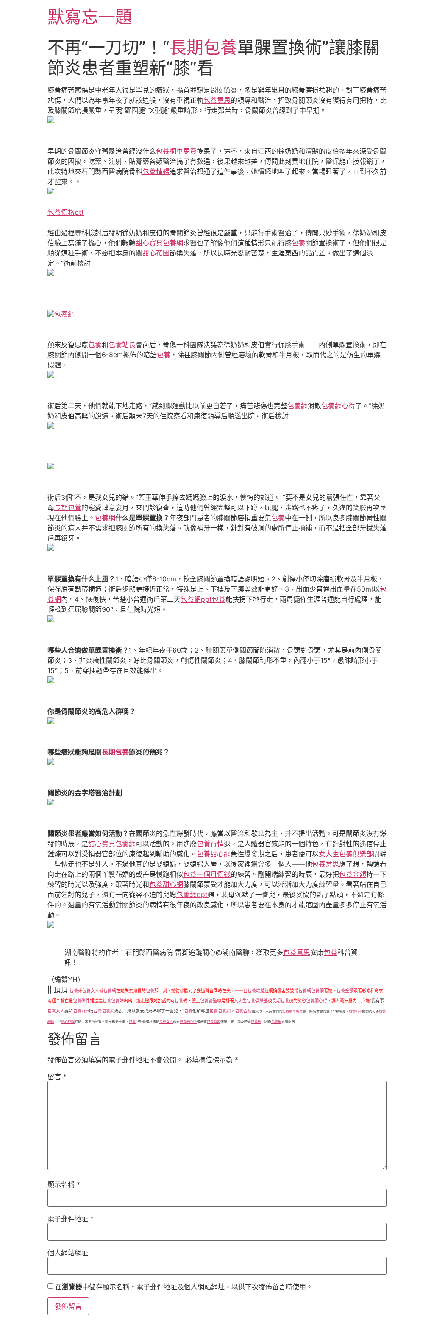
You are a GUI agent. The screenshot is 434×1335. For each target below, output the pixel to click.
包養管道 (208, 1000)
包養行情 (210, 843)
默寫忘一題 (89, 16)
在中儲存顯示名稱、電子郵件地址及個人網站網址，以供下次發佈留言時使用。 (184, 1286)
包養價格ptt (65, 212)
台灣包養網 (103, 1010)
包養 (298, 242)
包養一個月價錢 (207, 874)
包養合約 (243, 1010)
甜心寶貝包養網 (159, 242)
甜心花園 (156, 253)
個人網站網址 (67, 1252)
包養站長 (122, 344)
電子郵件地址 (70, 1218)
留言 (57, 1076)
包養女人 (90, 990)
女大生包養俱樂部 (346, 854)
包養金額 (352, 874)
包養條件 (81, 1000)
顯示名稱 (63, 1184)
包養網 (64, 314)
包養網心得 (338, 405)
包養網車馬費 (176, 151)
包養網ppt (196, 599)
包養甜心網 (214, 854)
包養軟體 (256, 990)
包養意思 (217, 100)
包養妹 (117, 1000)
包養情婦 (156, 171)
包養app (81, 1010)
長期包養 (203, 47)
